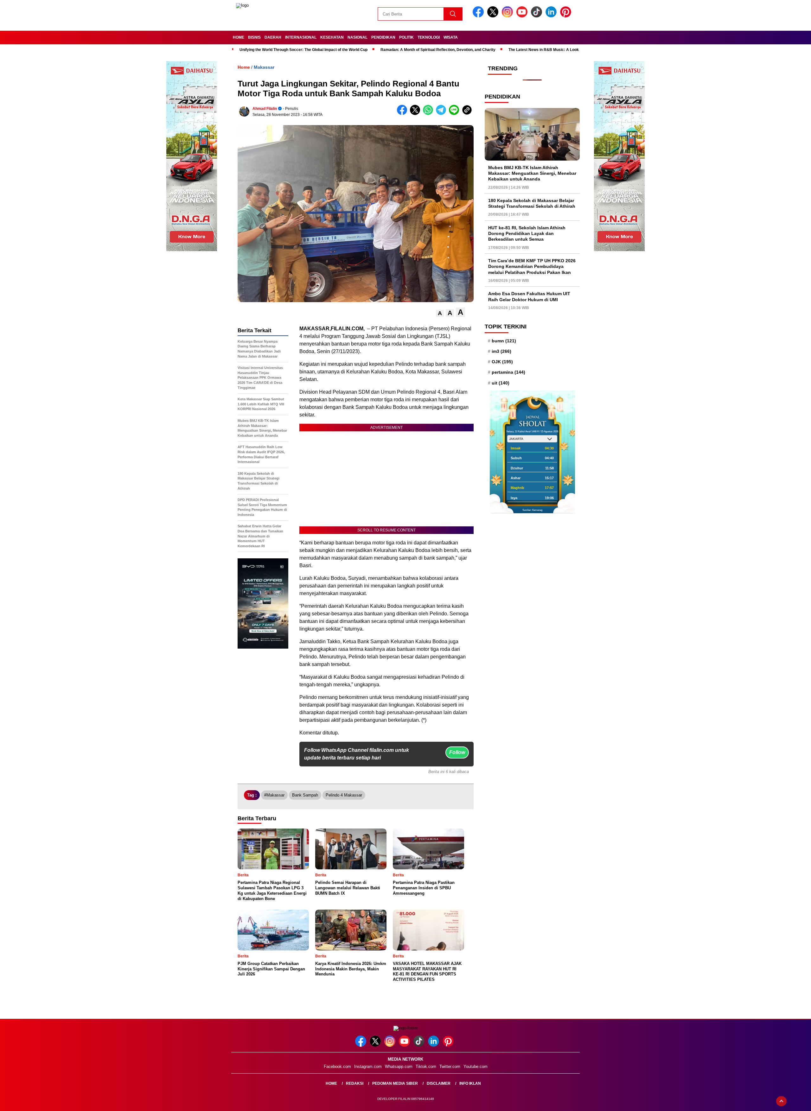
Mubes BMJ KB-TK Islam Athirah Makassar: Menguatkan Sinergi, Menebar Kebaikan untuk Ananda (532, 173)
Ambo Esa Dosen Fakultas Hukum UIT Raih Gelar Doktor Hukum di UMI (529, 296)
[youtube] (523, 16)
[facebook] (479, 16)
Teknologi (429, 37)
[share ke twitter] (416, 113)
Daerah (273, 37)
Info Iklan (470, 1083)
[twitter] (494, 16)
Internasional (300, 37)
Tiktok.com (426, 1066)
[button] (440, 313)
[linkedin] (552, 16)
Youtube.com (475, 1066)
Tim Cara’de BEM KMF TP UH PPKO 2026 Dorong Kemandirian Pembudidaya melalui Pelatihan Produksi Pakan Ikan (532, 266)
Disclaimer (438, 1083)
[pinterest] (566, 16)
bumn (504, 340)
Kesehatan (332, 37)
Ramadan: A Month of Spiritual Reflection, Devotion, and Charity (437, 50)
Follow (457, 752)
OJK (502, 362)
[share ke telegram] (442, 113)
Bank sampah (305, 795)
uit (500, 382)
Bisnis (254, 37)
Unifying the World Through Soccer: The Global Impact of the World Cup (303, 50)
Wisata (451, 37)
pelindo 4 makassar (344, 795)
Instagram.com (368, 1066)
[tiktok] (537, 16)
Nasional (357, 37)
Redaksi (354, 1083)
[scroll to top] (781, 1101)
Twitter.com (449, 1066)
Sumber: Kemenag (532, 510)
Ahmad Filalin (264, 108)
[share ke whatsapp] (429, 113)
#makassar (274, 795)
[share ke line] (455, 113)
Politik (406, 37)
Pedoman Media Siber (395, 1083)
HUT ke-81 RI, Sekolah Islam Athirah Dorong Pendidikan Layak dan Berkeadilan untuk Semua (526, 233)
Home (238, 37)
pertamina (508, 372)
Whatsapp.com (398, 1066)
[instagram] (508, 16)
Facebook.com (337, 1066)
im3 (501, 351)
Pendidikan (383, 37)
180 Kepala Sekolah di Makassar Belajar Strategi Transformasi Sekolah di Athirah (531, 203)
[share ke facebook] (403, 113)
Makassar (264, 67)
